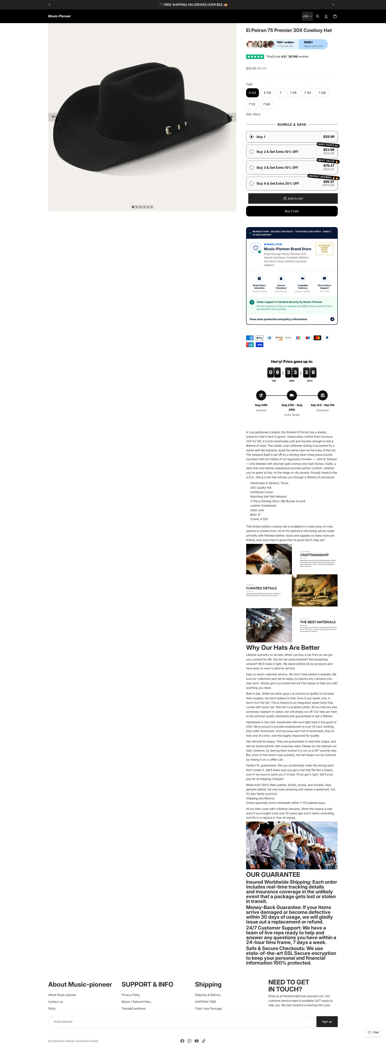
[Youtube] (196, 1041)
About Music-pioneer (62, 994)
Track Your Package (208, 1008)
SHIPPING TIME (205, 1001)
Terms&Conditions (133, 1008)
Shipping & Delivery (208, 994)
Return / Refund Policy (136, 1001)
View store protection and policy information (291, 319)
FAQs (51, 1008)
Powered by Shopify (86, 1041)
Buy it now (292, 211)
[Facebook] (182, 1041)
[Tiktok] (203, 1041)
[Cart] (335, 16)
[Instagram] (189, 1041)
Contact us (55, 1001)
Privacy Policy (131, 994)
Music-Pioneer (65, 1041)
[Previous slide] (49, 4)
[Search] (317, 16)
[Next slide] (333, 4)
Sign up (327, 1021)
